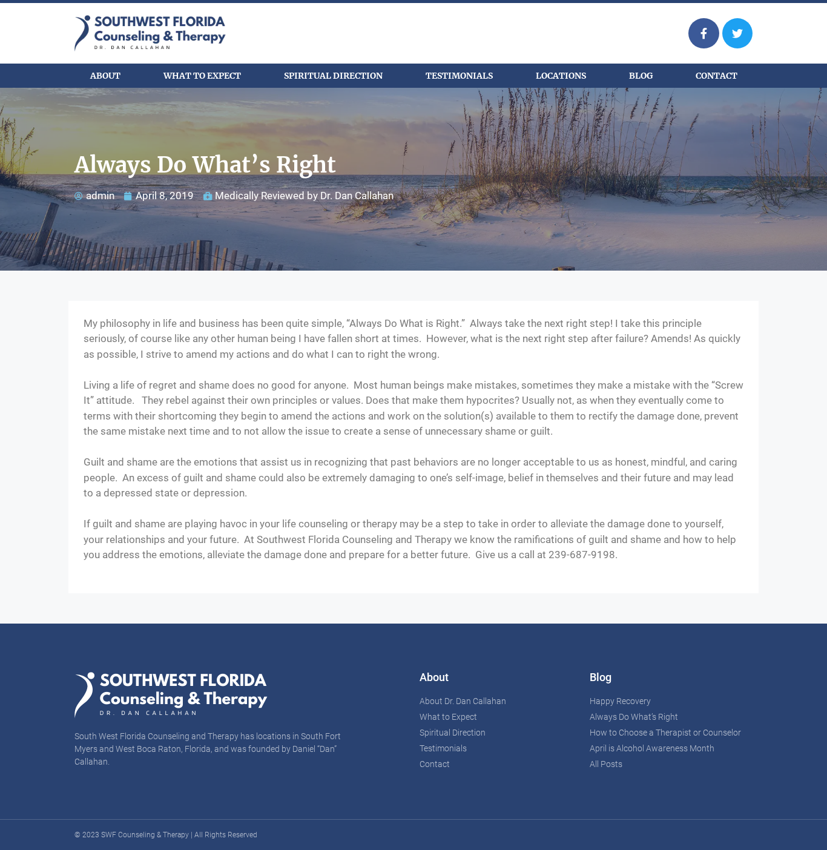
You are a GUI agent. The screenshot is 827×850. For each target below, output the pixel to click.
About (105, 75)
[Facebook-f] (703, 33)
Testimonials (459, 75)
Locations (561, 75)
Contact (716, 75)
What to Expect (202, 75)
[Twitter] (737, 33)
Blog (641, 75)
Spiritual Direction (333, 75)
